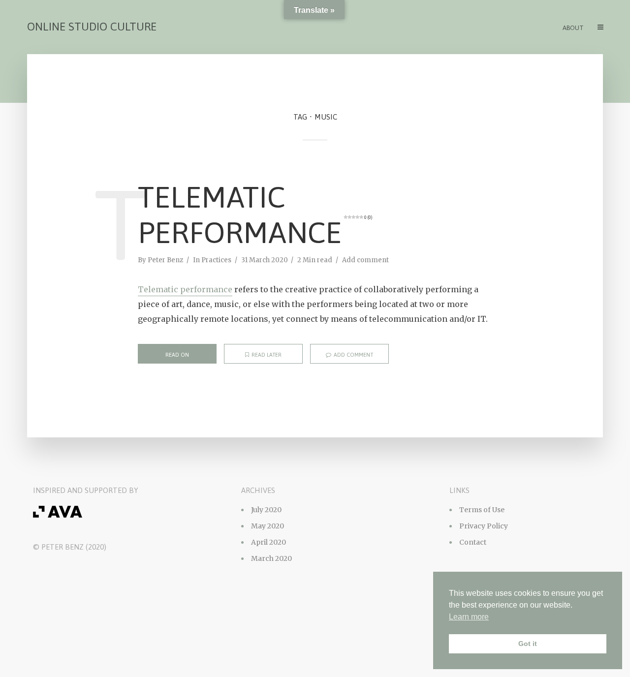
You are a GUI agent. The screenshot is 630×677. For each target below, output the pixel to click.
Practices (216, 260)
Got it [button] (527, 643)
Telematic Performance (255, 214)
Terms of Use (481, 509)
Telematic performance (185, 289)
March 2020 (271, 558)
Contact (472, 542)
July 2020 (266, 509)
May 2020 (267, 526)
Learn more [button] (469, 617)
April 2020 (268, 542)
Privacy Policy (483, 526)
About (573, 27)
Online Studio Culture (92, 26)
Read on (177, 355)
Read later (267, 355)
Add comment (365, 260)
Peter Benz (165, 260)
